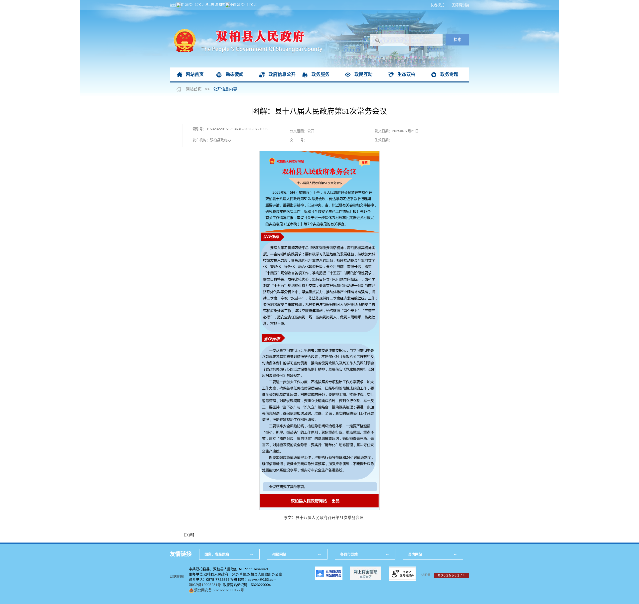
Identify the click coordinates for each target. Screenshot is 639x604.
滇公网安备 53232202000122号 (219, 590)
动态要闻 (235, 74)
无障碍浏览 (460, 5)
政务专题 (449, 74)
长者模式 (437, 5)
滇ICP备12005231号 (205, 585)
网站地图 (177, 577)
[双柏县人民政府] (246, 12)
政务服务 (320, 74)
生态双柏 (406, 74)
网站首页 (195, 74)
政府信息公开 (282, 74)
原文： (323, 518)
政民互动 (363, 74)
